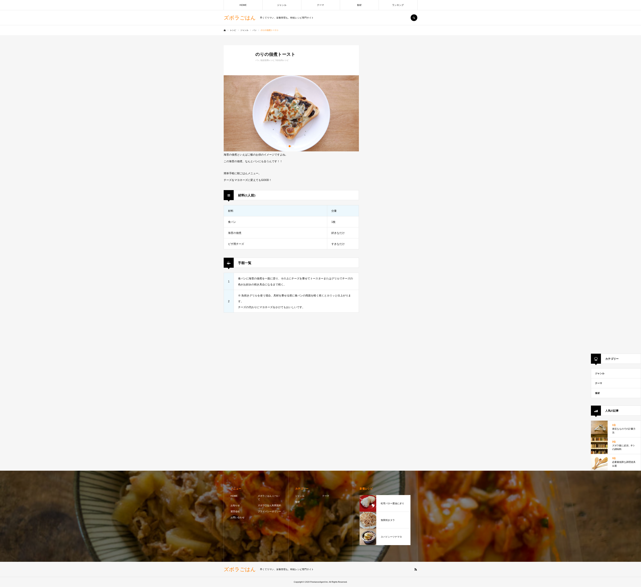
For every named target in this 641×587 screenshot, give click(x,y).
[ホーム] (225, 30)
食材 (359, 5)
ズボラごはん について (268, 498)
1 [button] (290, 146)
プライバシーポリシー (269, 511)
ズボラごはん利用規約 (269, 505)
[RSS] (415, 569)
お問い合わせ (238, 517)
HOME (243, 5)
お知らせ (235, 505)
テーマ (320, 5)
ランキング (398, 5)
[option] (291, 113)
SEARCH (414, 17)
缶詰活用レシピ (267, 60)
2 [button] (293, 146)
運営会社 (235, 511)
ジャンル (281, 5)
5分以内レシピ (282, 60)
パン (257, 60)
